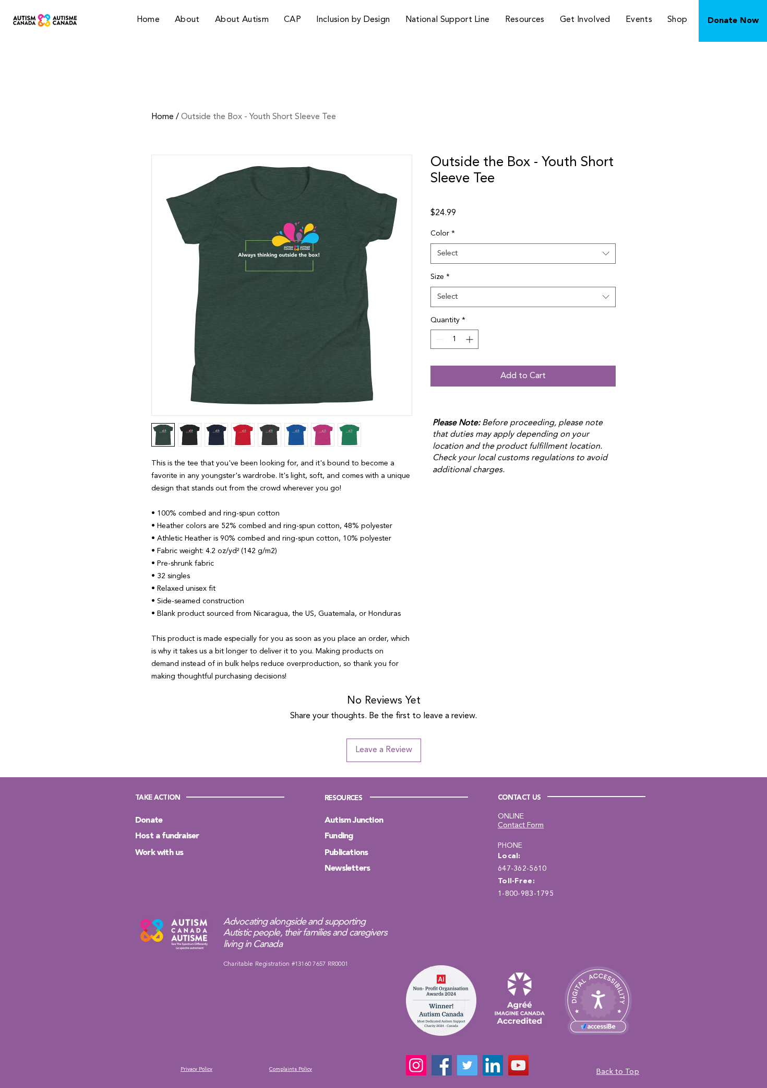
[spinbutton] (454, 339)
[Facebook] (442, 1065)
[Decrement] (438, 339)
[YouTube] (518, 1065)
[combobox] (523, 253)
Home (162, 117)
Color (442, 233)
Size (440, 276)
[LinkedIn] (493, 1065)
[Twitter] (467, 1065)
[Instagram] (416, 1065)
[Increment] (470, 339)
